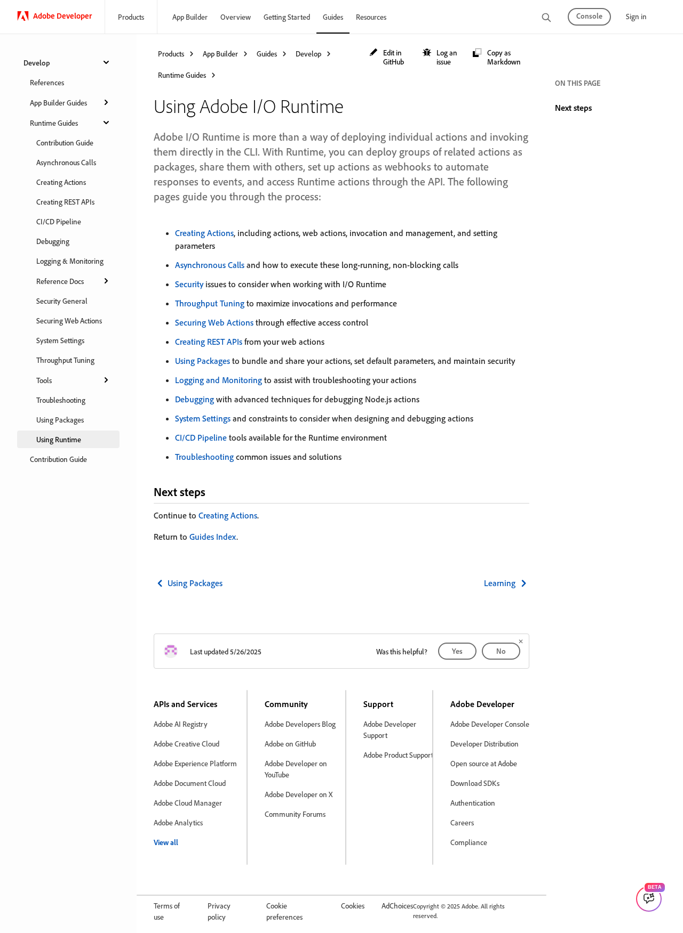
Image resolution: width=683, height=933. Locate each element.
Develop (36, 62)
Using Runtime (58, 439)
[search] (546, 18)
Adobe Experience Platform (195, 763)
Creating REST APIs (65, 201)
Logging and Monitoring (218, 380)
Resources (371, 16)
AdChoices (397, 905)
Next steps (573, 107)
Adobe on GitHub (290, 743)
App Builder (190, 16)
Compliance (468, 842)
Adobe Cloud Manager (188, 802)
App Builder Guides (58, 102)
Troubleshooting (60, 399)
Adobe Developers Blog (300, 723)
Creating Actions (61, 181)
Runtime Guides (54, 122)
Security (189, 284)
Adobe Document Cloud (190, 783)
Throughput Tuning (65, 359)
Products (131, 16)
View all (166, 842)
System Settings (60, 340)
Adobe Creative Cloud (186, 743)
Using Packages (60, 419)
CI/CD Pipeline (58, 221)
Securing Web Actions (69, 320)
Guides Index (212, 536)
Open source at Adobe (483, 763)
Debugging (52, 241)
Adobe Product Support (398, 754)
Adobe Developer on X (298, 794)
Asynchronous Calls (66, 162)
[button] (390, 57)
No (501, 650)
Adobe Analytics (178, 822)
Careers (462, 822)
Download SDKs (474, 783)
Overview (235, 16)
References (47, 82)
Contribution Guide (64, 142)
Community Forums (295, 813)
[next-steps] (214, 491)
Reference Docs (60, 281)
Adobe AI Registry (181, 723)
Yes (457, 650)
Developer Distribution (484, 743)
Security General (62, 300)
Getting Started (287, 16)
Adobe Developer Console (489, 723)
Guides (333, 16)
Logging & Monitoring (70, 260)
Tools (44, 380)
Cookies (352, 905)
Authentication (472, 802)
